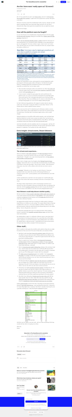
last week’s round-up (31, 153)
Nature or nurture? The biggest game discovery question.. (31, 370)
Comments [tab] (19, 354)
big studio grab (51, 89)
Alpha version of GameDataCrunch (28, 254)
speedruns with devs (30, 187)
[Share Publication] (59, 2)
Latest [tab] (21, 367)
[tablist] (21, 354)
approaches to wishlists (38, 242)
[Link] (15, 32)
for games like (42, 197)
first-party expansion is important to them (45, 90)
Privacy (37, 409)
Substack (30, 414)
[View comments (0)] (22, 14)
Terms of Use (41, 403)
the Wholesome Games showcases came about (35, 278)
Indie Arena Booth (43, 153)
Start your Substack (33, 412)
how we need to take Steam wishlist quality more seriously (40, 194)
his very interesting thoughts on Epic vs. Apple (31, 40)
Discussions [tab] (25, 367)
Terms (40, 409)
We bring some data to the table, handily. (24, 379)
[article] (36, 373)
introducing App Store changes (36, 268)
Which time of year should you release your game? (29, 378)
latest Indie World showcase (27, 285)
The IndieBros (39, 195)
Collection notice (45, 409)
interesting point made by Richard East (31, 247)
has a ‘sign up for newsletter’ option (37, 233)
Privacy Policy (44, 405)
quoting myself (23, 283)
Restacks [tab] (23, 354)
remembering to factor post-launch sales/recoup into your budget (37, 281)
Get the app (41, 412)
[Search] (57, 2)
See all (19, 393)
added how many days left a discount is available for (41, 261)
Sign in (68, 1)
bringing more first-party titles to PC (41, 276)
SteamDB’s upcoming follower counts (37, 212)
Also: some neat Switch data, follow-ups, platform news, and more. (29, 372)
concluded (20, 170)
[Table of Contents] (1, 208)
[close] (46, 385)
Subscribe (63, 1)
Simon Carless (19, 10)
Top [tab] (18, 367)
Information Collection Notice (35, 405)
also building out (29, 92)
